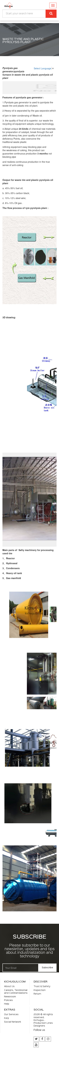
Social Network (12, 1022)
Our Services (11, 1014)
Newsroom (10, 997)
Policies (8, 1000)
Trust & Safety (42, 986)
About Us (9, 986)
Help (6, 1004)
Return (37, 994)
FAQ (6, 1018)
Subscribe (47, 968)
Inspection (40, 990)
